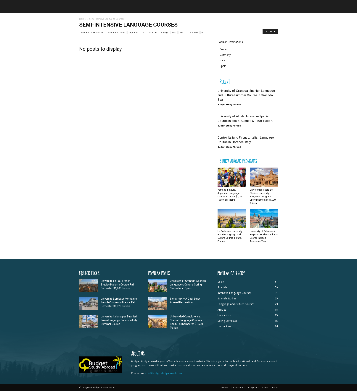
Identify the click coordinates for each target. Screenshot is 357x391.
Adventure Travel (116, 32)
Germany (225, 54)
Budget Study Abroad (229, 104)
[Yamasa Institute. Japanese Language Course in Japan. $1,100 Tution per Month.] (232, 177)
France (224, 49)
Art (143, 32)
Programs (253, 387)
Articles (153, 32)
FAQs (275, 387)
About (265, 387)
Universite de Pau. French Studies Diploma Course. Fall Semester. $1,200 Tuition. (117, 284)
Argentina (134, 32)
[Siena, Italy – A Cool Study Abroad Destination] (157, 303)
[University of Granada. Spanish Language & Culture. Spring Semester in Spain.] (157, 285)
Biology (164, 32)
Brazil (183, 32)
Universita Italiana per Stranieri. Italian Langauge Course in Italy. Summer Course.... (119, 320)
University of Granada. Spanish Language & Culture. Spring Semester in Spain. (188, 284)
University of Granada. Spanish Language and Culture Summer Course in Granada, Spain (246, 95)
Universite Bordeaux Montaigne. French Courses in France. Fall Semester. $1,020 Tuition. (119, 302)
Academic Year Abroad (92, 32)
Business (193, 32)
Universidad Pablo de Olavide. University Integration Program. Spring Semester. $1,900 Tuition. (263, 196)
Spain (223, 66)
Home (82, 18)
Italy (222, 60)
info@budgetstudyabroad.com (163, 373)
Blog (174, 32)
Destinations (238, 387)
